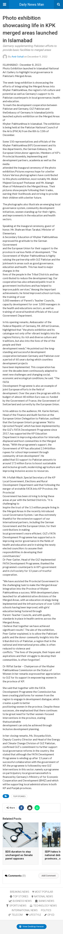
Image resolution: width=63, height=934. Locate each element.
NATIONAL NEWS (43, 896)
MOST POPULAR (44, 891)
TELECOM (17, 914)
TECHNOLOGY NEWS (45, 905)
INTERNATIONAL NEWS (25, 910)
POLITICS (46, 910)
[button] (4, 4)
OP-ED (50, 914)
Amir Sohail (18, 56)
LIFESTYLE (35, 914)
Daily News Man (31, 4)
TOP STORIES (19, 796)
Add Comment (48, 876)
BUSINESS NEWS (22, 901)
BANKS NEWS (46, 901)
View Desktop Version (33, 926)
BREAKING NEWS (19, 891)
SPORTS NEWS (17, 905)
